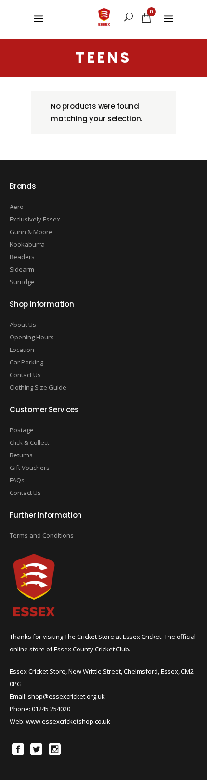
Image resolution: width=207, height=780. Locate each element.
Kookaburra (27, 244)
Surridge (22, 281)
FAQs (17, 480)
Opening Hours (32, 337)
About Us (23, 324)
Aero (17, 206)
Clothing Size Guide (38, 387)
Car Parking (26, 362)
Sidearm (22, 269)
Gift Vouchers (30, 467)
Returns (21, 455)
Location (22, 349)
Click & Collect (29, 442)
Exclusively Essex (35, 219)
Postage (22, 430)
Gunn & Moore (31, 231)
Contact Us (25, 374)
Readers (22, 256)
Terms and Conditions (42, 535)
